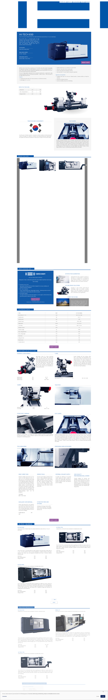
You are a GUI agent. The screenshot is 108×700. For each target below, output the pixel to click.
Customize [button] (4, 696)
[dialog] (54, 695)
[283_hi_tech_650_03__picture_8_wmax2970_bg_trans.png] (27, 165)
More (54, 602)
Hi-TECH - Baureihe (22, 53)
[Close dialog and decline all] (103, 691)
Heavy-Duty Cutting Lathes (24, 49)
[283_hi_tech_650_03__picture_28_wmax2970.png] (47, 165)
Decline (97, 696)
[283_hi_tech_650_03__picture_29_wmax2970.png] (71, 165)
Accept (103, 696)
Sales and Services (76, 1)
